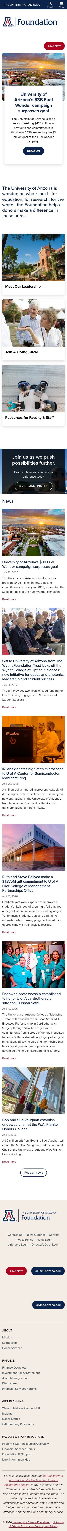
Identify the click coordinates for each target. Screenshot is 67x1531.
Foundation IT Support (16, 1454)
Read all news (33, 1173)
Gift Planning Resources (18, 1424)
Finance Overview (14, 1368)
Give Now (54, 46)
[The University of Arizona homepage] (21, 4)
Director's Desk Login (45, 1245)
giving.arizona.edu (48, 1305)
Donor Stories (11, 1419)
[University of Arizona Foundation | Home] (33, 22)
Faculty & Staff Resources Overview (25, 1444)
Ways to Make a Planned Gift (21, 1408)
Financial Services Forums (19, 1389)
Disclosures (9, 1383)
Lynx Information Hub (16, 1459)
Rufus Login (44, 1240)
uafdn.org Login (18, 1245)
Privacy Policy (24, 1240)
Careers (54, 1235)
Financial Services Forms (18, 1449)
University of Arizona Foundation (31, 1522)
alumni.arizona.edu (48, 1271)
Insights (7, 1414)
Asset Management (15, 1378)
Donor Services (12, 1348)
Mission (7, 1337)
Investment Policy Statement (21, 1373)
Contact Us (15, 1235)
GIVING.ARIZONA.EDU (33, 486)
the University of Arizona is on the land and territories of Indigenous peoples (33, 1480)
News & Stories (35, 1235)
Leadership (9, 1343)
